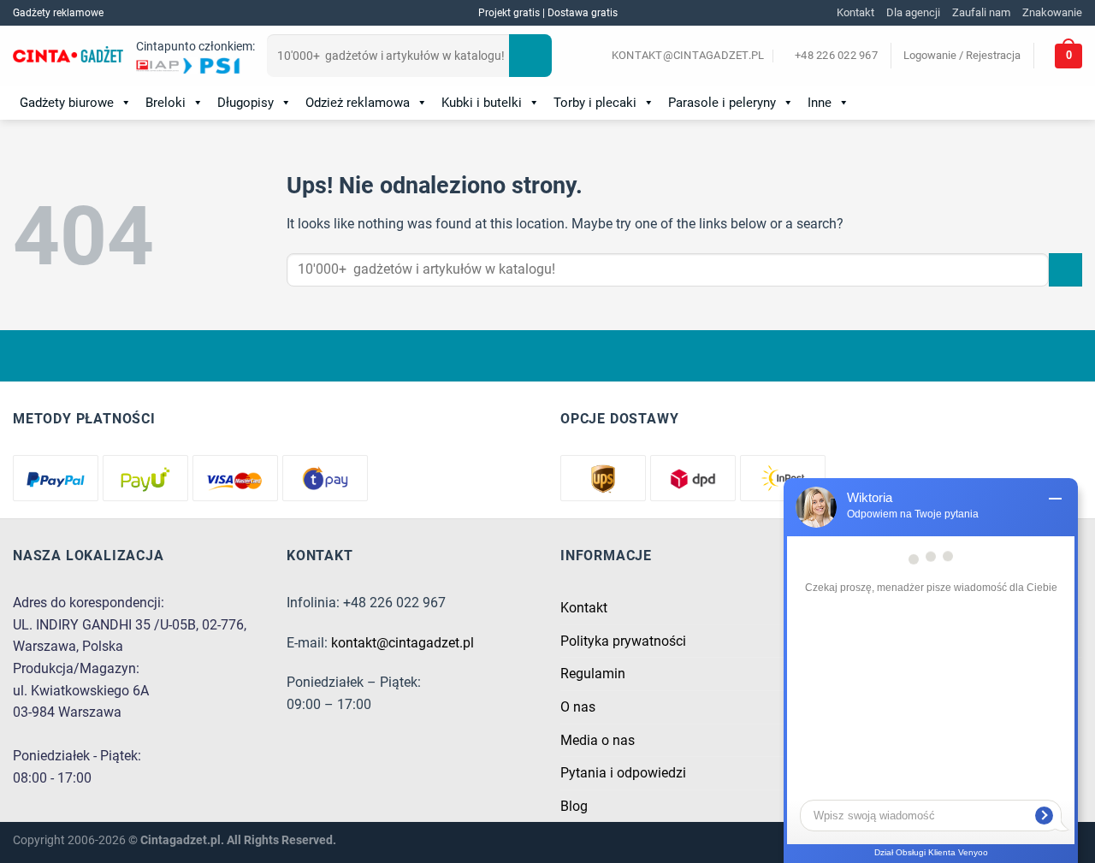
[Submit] (530, 55)
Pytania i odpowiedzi (623, 773)
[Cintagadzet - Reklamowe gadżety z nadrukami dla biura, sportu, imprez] (68, 56)
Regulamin (592, 673)
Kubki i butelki (481, 102)
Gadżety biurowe (67, 102)
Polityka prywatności (623, 641)
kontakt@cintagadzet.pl (402, 643)
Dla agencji (913, 12)
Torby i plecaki (594, 102)
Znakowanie (1052, 12)
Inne (820, 102)
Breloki (165, 102)
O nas (577, 707)
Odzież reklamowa (357, 102)
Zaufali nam (981, 12)
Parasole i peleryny (722, 102)
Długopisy (245, 102)
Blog (574, 806)
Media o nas (597, 740)
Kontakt (855, 12)
